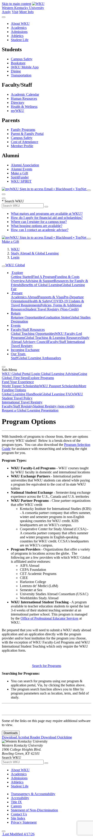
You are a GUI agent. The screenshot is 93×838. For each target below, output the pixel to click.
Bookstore (18, 63)
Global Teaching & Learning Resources (52, 338)
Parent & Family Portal (27, 134)
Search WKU (13, 201)
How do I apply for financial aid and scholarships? (47, 218)
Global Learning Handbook (21, 394)
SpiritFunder (20, 177)
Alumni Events (21, 169)
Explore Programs (41, 378)
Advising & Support (39, 281)
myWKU (17, 111)
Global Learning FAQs (57, 394)
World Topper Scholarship (20, 386)
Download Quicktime (56, 737)
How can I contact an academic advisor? (39, 230)
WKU (15, 249)
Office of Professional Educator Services (49, 618)
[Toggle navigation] (3, 266)
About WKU (20, 23)
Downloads (11, 733)
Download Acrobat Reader (21, 737)
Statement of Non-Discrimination (34, 810)
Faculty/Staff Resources (28, 329)
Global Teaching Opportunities (33, 334)
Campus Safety (22, 59)
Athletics (17, 36)
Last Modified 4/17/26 (18, 834)
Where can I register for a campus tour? (39, 222)
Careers (16, 806)
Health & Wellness (24, 107)
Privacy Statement (24, 822)
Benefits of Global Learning (41, 285)
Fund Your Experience (18, 382)
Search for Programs (46, 666)
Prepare (17, 293)
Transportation (21, 75)
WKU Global (15, 265)
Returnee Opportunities (27, 317)
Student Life (19, 40)
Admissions (19, 32)
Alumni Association (25, 165)
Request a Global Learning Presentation (30, 410)
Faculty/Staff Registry (17, 406)
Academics (19, 28)
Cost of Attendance (24, 142)
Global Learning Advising (59, 374)
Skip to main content (16, 4)
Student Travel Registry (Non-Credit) (52, 309)
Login (15, 257)
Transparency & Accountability (33, 794)
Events (16, 325)
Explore (17, 273)
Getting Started (21, 277)
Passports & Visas (51, 297)
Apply (6, 12)
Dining (16, 71)
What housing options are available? (36, 226)
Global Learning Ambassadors (39, 358)
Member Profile (22, 146)
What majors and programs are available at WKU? (47, 213)
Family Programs (23, 130)
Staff (14, 358)
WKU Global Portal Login (21, 374)
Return (16, 313)
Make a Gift (19, 173)
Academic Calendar (25, 94)
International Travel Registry (22, 402)
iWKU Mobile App (25, 67)
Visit (15, 12)
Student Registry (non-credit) (53, 406)
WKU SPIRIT (21, 181)
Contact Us (19, 814)
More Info (26, 12)
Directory (17, 102)
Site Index (18, 818)
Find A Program (43, 277)
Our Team (18, 354)
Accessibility (20, 798)
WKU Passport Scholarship (59, 386)
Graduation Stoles (57, 317)
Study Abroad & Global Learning (35, 253)
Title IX (16, 802)
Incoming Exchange (25, 350)
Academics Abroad (24, 297)
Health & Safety (39, 301)
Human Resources (24, 98)
